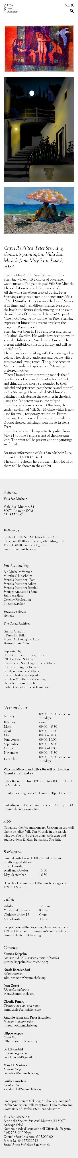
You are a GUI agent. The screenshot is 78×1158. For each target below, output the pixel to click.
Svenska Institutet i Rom (20, 580)
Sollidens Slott (13, 595)
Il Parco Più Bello (15, 635)
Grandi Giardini (14, 631)
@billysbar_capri (53, 541)
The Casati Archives (17, 623)
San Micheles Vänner (18, 572)
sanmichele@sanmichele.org (41, 883)
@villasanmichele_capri (30, 545)
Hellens (9, 615)
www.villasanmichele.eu (20, 549)
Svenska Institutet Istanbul (21, 587)
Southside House (15, 611)
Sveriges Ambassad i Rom (20, 591)
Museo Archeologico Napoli (22, 639)
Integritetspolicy (14, 603)
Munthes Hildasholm (18, 576)
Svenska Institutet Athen (20, 584)
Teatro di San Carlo (16, 643)
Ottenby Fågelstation (17, 599)
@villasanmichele (29, 541)
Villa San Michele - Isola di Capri (38, 537)
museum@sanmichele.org (51, 931)
